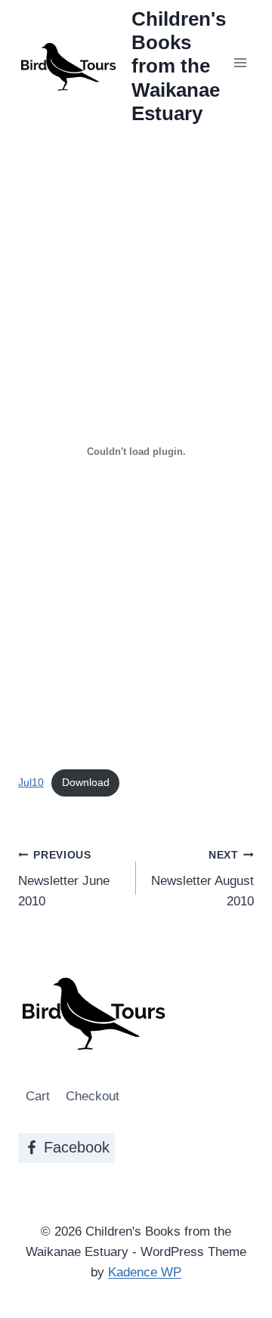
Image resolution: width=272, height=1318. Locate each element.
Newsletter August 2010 (202, 879)
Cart (38, 1096)
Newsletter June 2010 (64, 879)
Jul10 (31, 782)
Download (86, 782)
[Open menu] (240, 62)
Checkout (92, 1096)
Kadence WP (144, 1272)
